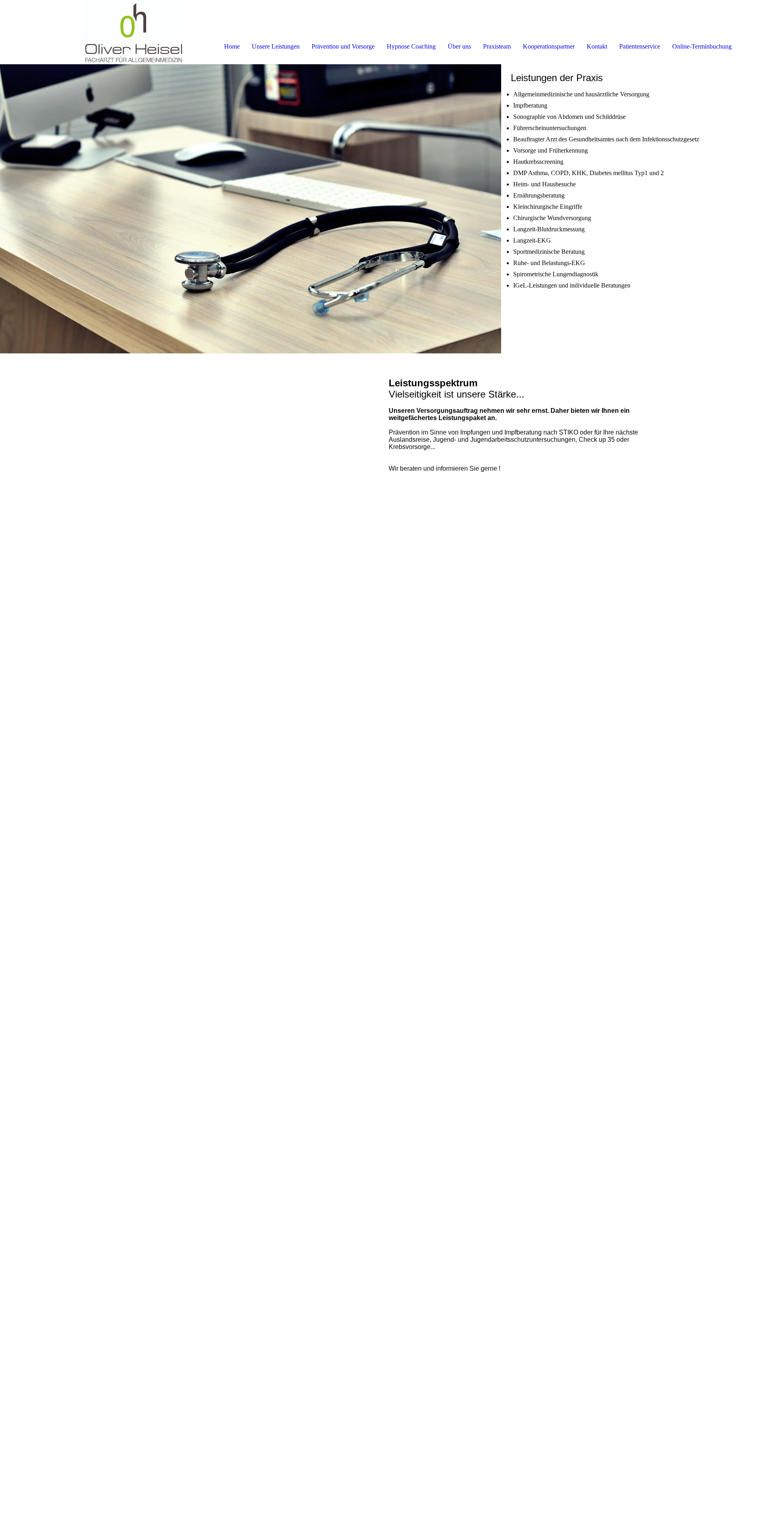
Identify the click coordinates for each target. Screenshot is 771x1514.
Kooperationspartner (549, 46)
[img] (92, 32)
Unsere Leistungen (276, 46)
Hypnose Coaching (411, 46)
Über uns (459, 46)
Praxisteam (497, 46)
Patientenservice (639, 46)
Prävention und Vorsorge (343, 46)
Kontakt (597, 46)
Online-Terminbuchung (702, 46)
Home (232, 46)
